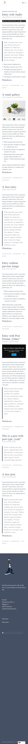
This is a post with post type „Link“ (12, 437)
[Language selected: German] (21, 742)
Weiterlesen (6, 79)
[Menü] (25, 2)
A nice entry (9, 187)
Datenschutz (5, 622)
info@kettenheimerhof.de (9, 609)
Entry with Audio (12, 14)
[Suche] (22, 2)
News (3, 17)
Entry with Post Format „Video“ (11, 337)
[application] (14, 21)
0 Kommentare (14, 85)
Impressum (5, 619)
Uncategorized (17, 17)
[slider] (24, 21)
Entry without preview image (10, 264)
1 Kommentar (17, 253)
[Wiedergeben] (3, 21)
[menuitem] (22, 2)
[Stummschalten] (20, 21)
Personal (9, 17)
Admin (4, 87)
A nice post (8, 474)
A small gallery (11, 94)
